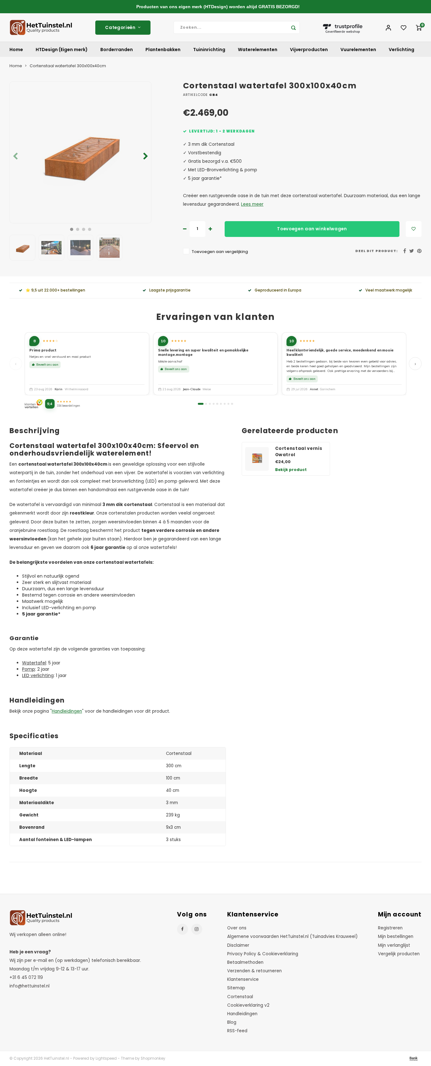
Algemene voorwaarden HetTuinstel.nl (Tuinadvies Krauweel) (292, 936)
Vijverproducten (309, 49)
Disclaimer (238, 945)
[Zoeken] (293, 27)
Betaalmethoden (245, 962)
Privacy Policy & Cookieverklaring (262, 954)
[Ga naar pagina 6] (221, 404)
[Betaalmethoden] (413, 1058)
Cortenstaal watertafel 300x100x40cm (68, 65)
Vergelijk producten (399, 954)
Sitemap (236, 988)
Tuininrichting (209, 49)
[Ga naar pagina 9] (232, 404)
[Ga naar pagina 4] (214, 404)
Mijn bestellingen (395, 936)
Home (16, 49)
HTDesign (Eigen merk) (62, 49)
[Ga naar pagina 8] (228, 404)
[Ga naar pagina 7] (225, 404)
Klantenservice (243, 979)
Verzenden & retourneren (254, 971)
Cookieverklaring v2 (248, 1005)
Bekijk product (291, 469)
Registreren (390, 928)
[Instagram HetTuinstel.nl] (196, 929)
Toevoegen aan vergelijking (220, 251)
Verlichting (401, 49)
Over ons (236, 928)
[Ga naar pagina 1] (200, 404)
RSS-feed (237, 1031)
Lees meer (252, 204)
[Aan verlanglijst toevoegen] (414, 229)
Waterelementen (257, 49)
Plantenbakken (162, 49)
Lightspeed (106, 1058)
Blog (231, 1022)
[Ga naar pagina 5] (217, 404)
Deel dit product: (376, 251)
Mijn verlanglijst (394, 945)
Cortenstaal (240, 997)
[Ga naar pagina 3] (210, 404)
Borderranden (116, 49)
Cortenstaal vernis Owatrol (298, 451)
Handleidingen (67, 711)
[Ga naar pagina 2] (206, 404)
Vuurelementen (358, 49)
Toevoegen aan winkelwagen (312, 229)
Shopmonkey (153, 1058)
